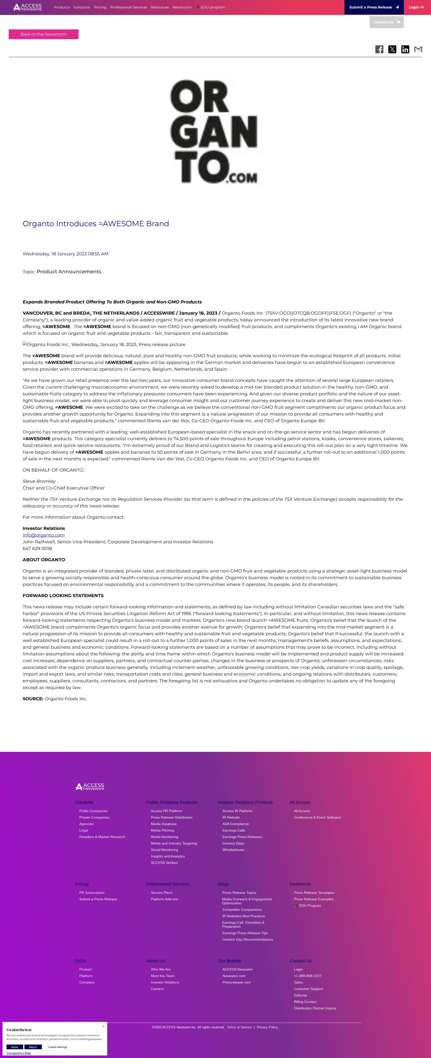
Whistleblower (233, 850)
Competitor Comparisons (242, 910)
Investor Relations (165, 982)
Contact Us (383, 22)
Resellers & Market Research (102, 837)
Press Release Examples (313, 899)
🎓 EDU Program (307, 906)
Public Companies (93, 811)
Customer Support (308, 989)
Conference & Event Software (317, 817)
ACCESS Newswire (237, 969)
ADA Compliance (235, 824)
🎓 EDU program (210, 7)
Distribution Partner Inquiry (315, 1008)
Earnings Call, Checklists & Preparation (243, 924)
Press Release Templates (314, 893)
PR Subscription (92, 893)
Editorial (300, 995)
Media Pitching (162, 830)
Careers (157, 989)
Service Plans (161, 893)
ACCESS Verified (164, 863)
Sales (298, 982)
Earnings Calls (233, 830)
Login (414, 7)
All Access (302, 811)
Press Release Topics (239, 893)
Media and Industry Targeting (174, 843)
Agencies (86, 824)
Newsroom (182, 7)
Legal (83, 830)
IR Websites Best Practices (243, 916)
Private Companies (94, 817)
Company (87, 982)
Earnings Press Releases (242, 837)
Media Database (164, 824)
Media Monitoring (164, 837)
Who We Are (161, 969)
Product (85, 969)
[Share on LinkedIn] (405, 49)
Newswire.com (233, 976)
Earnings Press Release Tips (245, 933)
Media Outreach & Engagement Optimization (247, 901)
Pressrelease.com (236, 982)
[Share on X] (392, 49)
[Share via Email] (418, 49)
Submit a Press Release (370, 7)
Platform (86, 976)
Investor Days (233, 843)
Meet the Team (163, 976)
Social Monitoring (164, 850)
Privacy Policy (267, 1027)
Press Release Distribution (172, 817)
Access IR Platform (237, 811)
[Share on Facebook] (379, 49)
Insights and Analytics (168, 856)
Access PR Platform (166, 811)
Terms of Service (239, 1027)
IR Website (231, 817)
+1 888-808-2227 (308, 976)
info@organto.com (44, 535)
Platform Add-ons (164, 899)
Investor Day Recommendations (247, 939)
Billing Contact (305, 1002)
